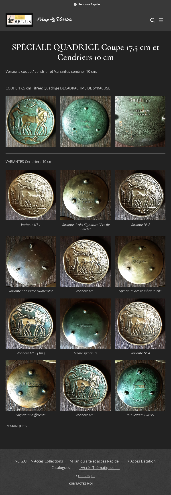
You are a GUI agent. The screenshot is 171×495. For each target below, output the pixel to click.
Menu (161, 20)
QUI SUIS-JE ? (86, 476)
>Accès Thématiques (99, 467)
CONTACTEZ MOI (81, 483)
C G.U (22, 461)
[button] (152, 20)
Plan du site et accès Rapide (95, 461)
